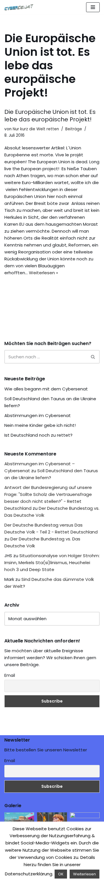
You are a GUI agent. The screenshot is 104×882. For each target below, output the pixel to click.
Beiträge (73, 129)
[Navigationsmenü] (93, 7)
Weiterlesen (84, 874)
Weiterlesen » (43, 273)
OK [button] (61, 874)
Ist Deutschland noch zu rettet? (38, 435)
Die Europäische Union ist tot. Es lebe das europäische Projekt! (50, 115)
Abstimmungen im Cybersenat (37, 415)
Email (9, 675)
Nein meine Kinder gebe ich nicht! (40, 425)
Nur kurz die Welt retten (36, 129)
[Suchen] (93, 357)
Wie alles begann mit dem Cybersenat (46, 389)
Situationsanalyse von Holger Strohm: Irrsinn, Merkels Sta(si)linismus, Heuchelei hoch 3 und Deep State (52, 562)
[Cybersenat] (20, 7)
